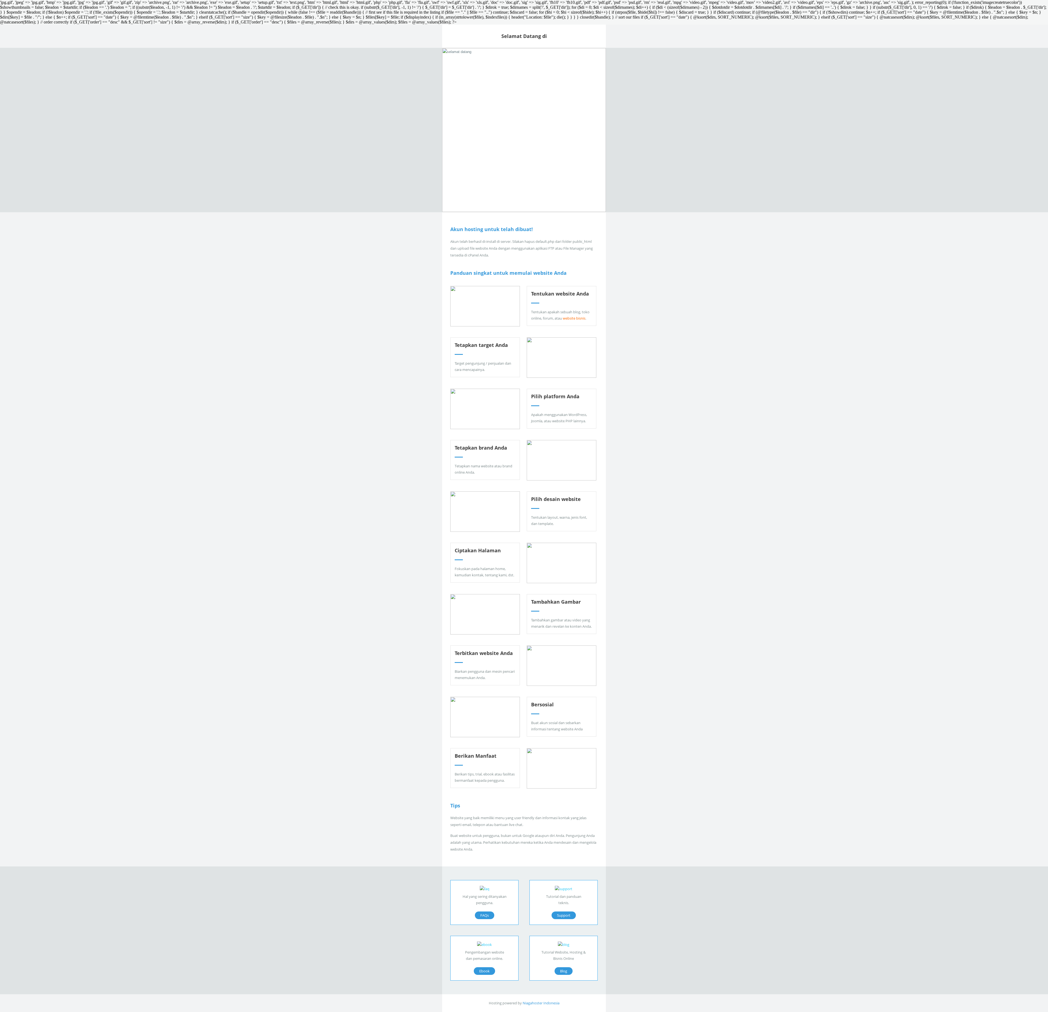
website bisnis (574, 318)
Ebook (484, 971)
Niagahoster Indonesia (541, 1003)
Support (563, 915)
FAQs (484, 915)
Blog (563, 971)
